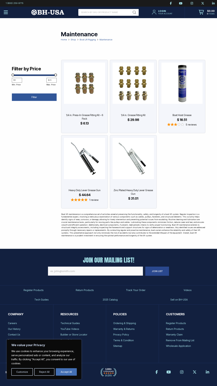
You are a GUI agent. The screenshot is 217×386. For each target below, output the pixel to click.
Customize (22, 371)
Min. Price (16, 85)
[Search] (134, 12)
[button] (161, 12)
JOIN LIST (157, 271)
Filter (34, 97)
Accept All (66, 371)
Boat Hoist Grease (182, 115)
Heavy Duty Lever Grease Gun (85, 190)
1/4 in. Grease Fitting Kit (133, 115)
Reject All (44, 371)
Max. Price (50, 85)
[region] (44, 359)
